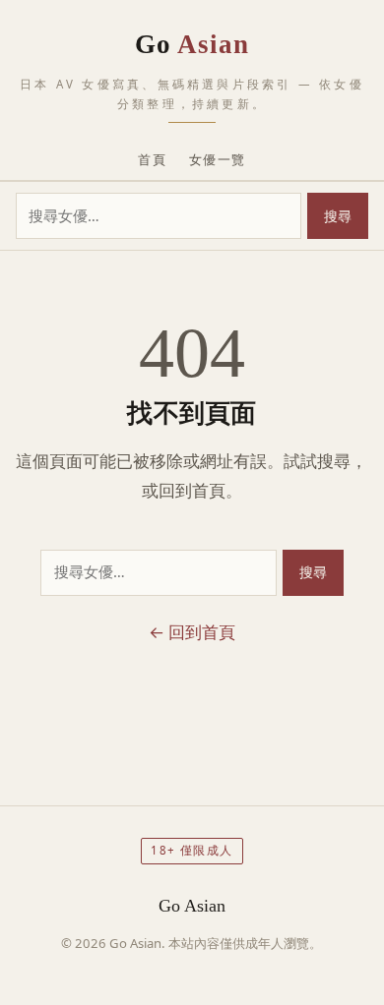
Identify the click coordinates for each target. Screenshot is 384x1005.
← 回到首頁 (192, 632)
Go (192, 44)
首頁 (152, 159)
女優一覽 (217, 159)
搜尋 (338, 216)
